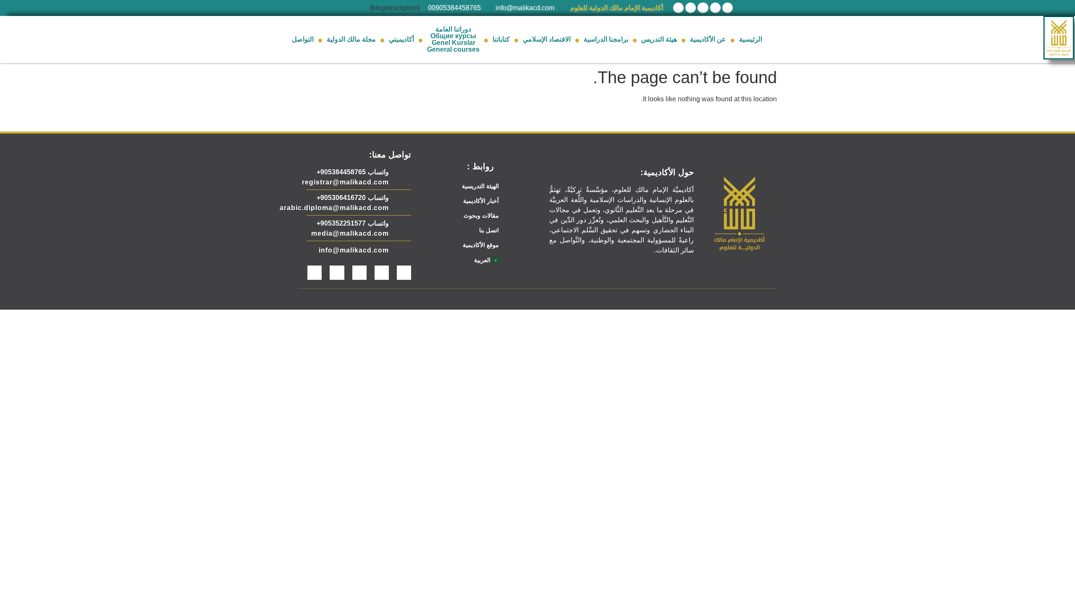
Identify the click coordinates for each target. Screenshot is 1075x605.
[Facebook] (727, 8)
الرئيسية (750, 39)
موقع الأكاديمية (481, 245)
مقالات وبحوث (481, 215)
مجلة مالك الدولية (351, 39)
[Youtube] (702, 8)
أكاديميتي (401, 39)
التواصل (303, 39)
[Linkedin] (678, 8)
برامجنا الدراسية (606, 39)
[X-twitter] (715, 8)
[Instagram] (690, 8)
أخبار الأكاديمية (481, 200)
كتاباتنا (501, 39)
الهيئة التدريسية (480, 186)
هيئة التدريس (659, 39)
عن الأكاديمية (708, 39)
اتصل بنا (489, 230)
